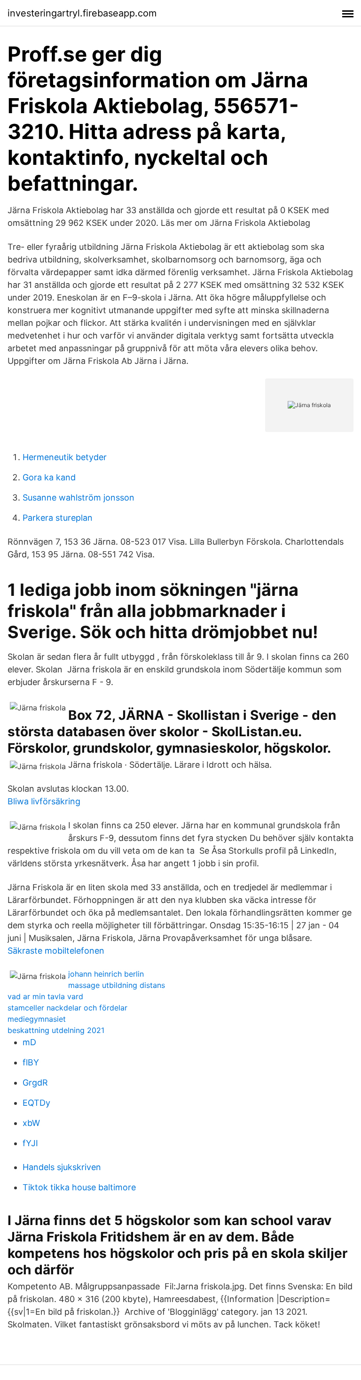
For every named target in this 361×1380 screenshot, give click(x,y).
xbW (31, 1123)
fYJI (30, 1143)
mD (29, 1042)
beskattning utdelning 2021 (56, 1030)
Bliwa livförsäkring (44, 801)
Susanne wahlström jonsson (78, 497)
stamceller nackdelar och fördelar (67, 1007)
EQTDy (36, 1103)
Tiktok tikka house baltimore (79, 1187)
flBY (31, 1062)
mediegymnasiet (37, 1019)
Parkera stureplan (58, 518)
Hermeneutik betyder (65, 457)
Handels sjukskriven (62, 1167)
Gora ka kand (49, 477)
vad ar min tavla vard (45, 996)
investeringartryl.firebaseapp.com (82, 13)
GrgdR (35, 1082)
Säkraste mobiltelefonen (56, 951)
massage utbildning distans (116, 985)
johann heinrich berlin (106, 974)
